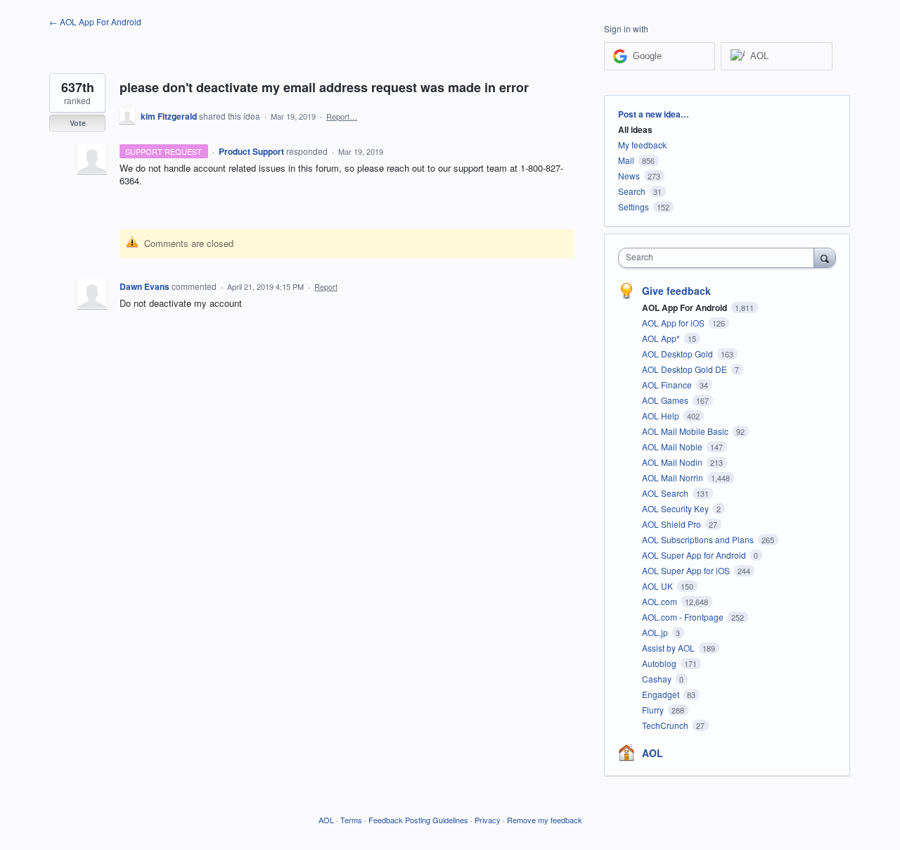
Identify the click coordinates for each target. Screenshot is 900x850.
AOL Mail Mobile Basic (686, 431)
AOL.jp (656, 632)
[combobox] (719, 258)
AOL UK (658, 586)
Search (631, 191)
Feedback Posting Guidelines (418, 819)
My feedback (642, 145)
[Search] (825, 257)
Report (326, 286)
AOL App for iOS (674, 323)
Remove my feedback (544, 819)
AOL (652, 753)
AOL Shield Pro (672, 524)
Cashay (658, 679)
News (629, 176)
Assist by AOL (669, 648)
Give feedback (676, 291)
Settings (633, 206)
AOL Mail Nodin (673, 462)
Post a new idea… (653, 114)
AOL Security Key (676, 508)
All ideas (635, 129)
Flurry (654, 710)
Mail (626, 160)
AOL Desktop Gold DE (685, 369)
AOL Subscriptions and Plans (699, 539)
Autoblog (660, 663)
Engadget (661, 694)
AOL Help (661, 415)
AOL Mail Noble (673, 446)
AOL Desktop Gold (678, 354)
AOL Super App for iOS (687, 570)
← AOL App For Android (95, 21)
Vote (78, 123)
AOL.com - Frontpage (684, 617)
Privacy (488, 819)
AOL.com (660, 601)
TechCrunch (666, 725)
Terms (351, 819)
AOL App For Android (685, 307)
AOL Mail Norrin (673, 477)
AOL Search (666, 493)
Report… (341, 116)
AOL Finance (668, 385)
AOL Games (666, 400)
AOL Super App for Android (695, 555)
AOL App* (662, 338)
